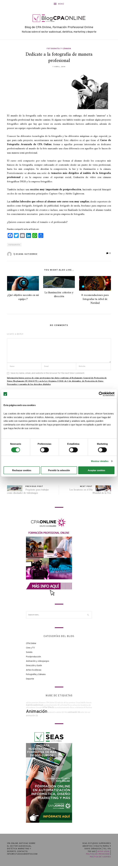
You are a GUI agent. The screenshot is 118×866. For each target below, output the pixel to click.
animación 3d (74, 712)
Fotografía (14, 245)
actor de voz (85, 712)
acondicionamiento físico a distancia (69, 708)
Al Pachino (88, 708)
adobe (58, 712)
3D (58, 705)
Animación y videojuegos (37, 661)
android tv (52, 712)
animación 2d (32, 715)
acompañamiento (50, 705)
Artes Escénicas (33, 670)
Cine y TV (30, 648)
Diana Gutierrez (26, 254)
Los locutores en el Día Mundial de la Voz (90, 491)
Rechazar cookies (21, 470)
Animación (36, 711)
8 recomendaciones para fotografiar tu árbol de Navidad (95, 299)
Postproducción (33, 656)
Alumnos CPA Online (46, 703)
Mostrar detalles (100, 461)
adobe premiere (32, 703)
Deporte (30, 679)
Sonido (29, 652)
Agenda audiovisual (34, 705)
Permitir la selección (59, 470)
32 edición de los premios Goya (67, 703)
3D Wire (65, 712)
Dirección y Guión (34, 665)
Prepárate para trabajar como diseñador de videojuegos (28, 491)
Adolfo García (86, 703)
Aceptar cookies (96, 470)
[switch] (44, 449)
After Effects (48, 707)
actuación (76, 705)
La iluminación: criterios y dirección (59, 294)
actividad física (66, 705)
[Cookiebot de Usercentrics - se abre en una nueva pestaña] (101, 394)
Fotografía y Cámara (59, 49)
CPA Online (31, 643)
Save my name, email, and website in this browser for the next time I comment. (48, 373)
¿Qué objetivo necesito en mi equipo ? (23, 297)
